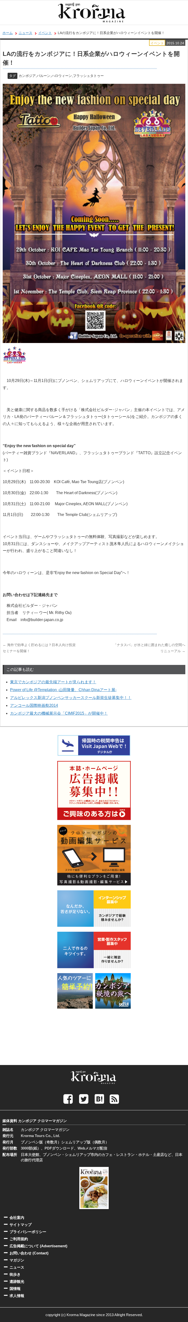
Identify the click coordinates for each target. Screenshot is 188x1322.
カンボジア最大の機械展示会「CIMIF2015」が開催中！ (59, 713)
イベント (45, 33)
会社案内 (17, 1217)
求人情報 (17, 1296)
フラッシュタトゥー (88, 76)
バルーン (43, 76)
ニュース (25, 33)
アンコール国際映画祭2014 (34, 705)
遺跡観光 (17, 1281)
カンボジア (27, 76)
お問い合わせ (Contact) (29, 1253)
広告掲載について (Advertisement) (38, 1246)
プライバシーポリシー (28, 1232)
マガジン (17, 1260)
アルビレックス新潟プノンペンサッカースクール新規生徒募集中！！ (70, 698)
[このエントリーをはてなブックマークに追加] (99, 1099)
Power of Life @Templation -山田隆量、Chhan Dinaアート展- (63, 690)
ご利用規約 (19, 1239)
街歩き (15, 1274)
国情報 (15, 1288)
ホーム (7, 33)
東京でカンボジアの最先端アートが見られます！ (53, 682)
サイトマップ (21, 1225)
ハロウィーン (61, 76)
